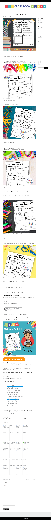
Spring (38, 42)
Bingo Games (39, 20)
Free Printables (39, 21)
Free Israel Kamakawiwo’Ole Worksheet (31, 479)
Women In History (40, 36)
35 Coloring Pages (8, 309)
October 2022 (39, 60)
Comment (4, 485)
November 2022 (40, 59)
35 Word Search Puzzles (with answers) (12, 308)
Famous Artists (12, 403)
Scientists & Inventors (14, 390)
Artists (38, 28)
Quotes (39, 23)
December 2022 (40, 58)
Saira (11, 16)
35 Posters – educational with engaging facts (13, 307)
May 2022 (39, 64)
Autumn (39, 44)
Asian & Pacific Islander (40, 29)
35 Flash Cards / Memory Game (10, 311)
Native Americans (12, 401)
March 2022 (39, 65)
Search (46, 68)
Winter (38, 41)
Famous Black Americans (15, 386)
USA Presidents (12, 394)
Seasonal (39, 34)
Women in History (13, 388)
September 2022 (40, 61)
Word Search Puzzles (40, 19)
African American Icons (40, 27)
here (12, 413)
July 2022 (39, 63)
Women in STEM (12, 392)
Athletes (10, 405)
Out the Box (26, 518)
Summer (39, 43)
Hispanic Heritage (13, 399)
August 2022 (39, 62)
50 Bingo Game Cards (9, 305)
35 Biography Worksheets (10, 310)
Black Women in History (15, 397)
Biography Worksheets (40, 22)
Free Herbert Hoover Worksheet (7, 479)
